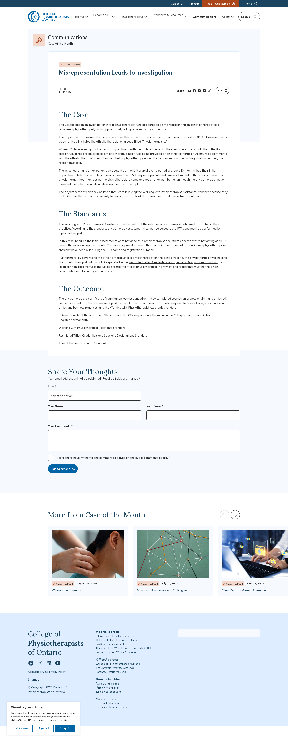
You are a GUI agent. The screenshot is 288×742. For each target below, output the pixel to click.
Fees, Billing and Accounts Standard (82, 343)
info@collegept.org (110, 691)
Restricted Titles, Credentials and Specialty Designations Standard (173, 262)
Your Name (57, 406)
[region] (43, 718)
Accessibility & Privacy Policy (47, 672)
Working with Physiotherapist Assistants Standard (176, 192)
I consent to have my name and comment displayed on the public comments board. (113, 457)
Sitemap (33, 679)
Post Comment (60, 468)
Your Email (155, 406)
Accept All (65, 728)
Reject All (44, 728)
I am (52, 386)
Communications (68, 37)
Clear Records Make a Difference (244, 590)
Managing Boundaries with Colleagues (162, 590)
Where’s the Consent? (67, 590)
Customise (22, 728)
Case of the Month (71, 64)
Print (220, 90)
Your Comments (60, 426)
